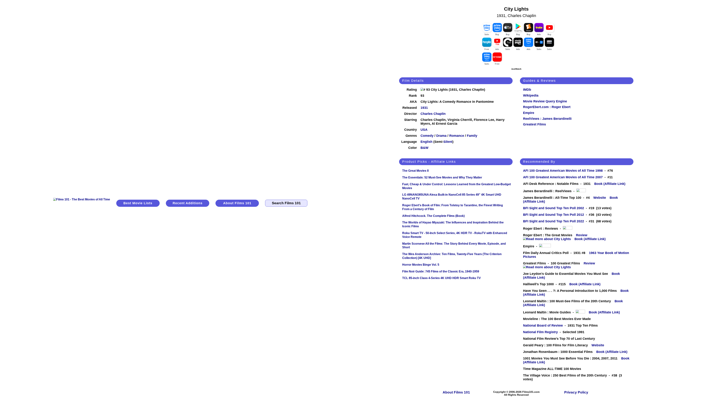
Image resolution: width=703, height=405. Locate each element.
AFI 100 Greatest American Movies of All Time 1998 (563, 170)
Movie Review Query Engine (545, 101)
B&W (424, 148)
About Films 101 (237, 203)
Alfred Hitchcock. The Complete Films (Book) (433, 215)
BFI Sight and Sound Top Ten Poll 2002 (553, 208)
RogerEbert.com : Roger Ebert (546, 107)
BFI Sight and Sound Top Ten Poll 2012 (553, 214)
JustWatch (516, 69)
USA (424, 129)
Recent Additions (187, 203)
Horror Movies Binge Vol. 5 (420, 264)
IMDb (527, 89)
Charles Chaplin (433, 114)
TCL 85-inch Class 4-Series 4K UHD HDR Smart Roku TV (441, 278)
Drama (441, 135)
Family (472, 135)
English (426, 142)
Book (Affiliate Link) (609, 184)
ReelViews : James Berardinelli (547, 118)
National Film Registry (540, 332)
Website (599, 197)
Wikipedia (530, 95)
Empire (528, 113)
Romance (456, 135)
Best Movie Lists (137, 203)
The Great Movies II (415, 170)
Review (582, 235)
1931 (424, 108)
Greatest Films (534, 124)
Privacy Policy (576, 392)
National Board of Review (543, 325)
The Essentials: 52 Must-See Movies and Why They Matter (442, 177)
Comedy (427, 135)
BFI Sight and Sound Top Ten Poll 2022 (553, 221)
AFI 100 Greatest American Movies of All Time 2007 (563, 177)
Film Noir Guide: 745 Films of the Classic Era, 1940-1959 (440, 271)
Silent (447, 142)
